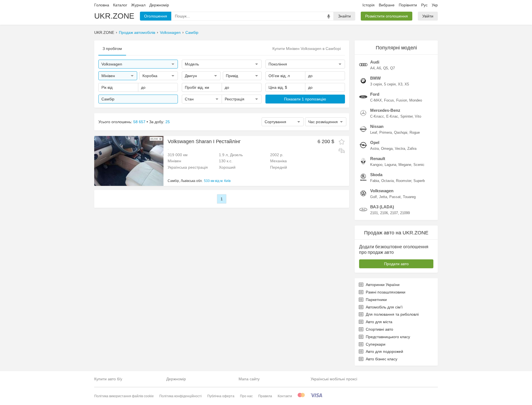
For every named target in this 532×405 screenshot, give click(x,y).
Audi (374, 62)
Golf (373, 197)
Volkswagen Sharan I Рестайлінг (204, 141)
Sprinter (406, 116)
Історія (368, 5)
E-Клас (392, 116)
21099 (405, 213)
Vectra (400, 148)
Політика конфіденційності (180, 396)
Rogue (415, 132)
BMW (375, 78)
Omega (387, 148)
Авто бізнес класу (381, 359)
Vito (418, 116)
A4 (372, 68)
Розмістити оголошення (386, 16)
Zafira (411, 148)
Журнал (138, 5)
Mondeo (415, 100)
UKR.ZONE (114, 16)
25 (167, 122)
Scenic (418, 165)
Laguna (390, 165)
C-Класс (377, 116)
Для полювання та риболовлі (392, 314)
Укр (435, 5)
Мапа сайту (249, 379)
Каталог (120, 5)
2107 (394, 213)
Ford (374, 94)
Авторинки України (383, 284)
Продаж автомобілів (137, 32)
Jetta (383, 197)
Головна (101, 5)
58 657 (139, 122)
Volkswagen (170, 32)
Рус (424, 5)
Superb (419, 181)
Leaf (373, 132)
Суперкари (375, 344)
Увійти (427, 16)
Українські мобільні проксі (334, 379)
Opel (374, 142)
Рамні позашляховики (385, 292)
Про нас (246, 396)
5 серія (390, 84)
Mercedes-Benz (385, 110)
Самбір (191, 32)
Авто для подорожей (384, 351)
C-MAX (376, 100)
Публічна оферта (220, 396)
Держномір (159, 5)
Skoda (376, 174)
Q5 (385, 68)
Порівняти (408, 5)
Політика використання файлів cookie (124, 396)
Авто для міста (379, 322)
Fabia (374, 181)
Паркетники (376, 299)
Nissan (376, 126)
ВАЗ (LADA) (382, 206)
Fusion (401, 100)
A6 (379, 68)
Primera (385, 132)
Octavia (387, 181)
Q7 (392, 68)
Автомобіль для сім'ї (384, 307)
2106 (384, 213)
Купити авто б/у (108, 379)
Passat (395, 197)
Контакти (285, 396)
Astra (374, 148)
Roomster (403, 181)
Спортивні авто (379, 329)
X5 (407, 84)
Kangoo (376, 165)
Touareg (409, 197)
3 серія (376, 84)
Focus (389, 100)
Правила (265, 396)
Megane (404, 165)
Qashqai (400, 132)
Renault (377, 158)
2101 (374, 213)
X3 (400, 84)
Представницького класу (388, 337)
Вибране (387, 5)
